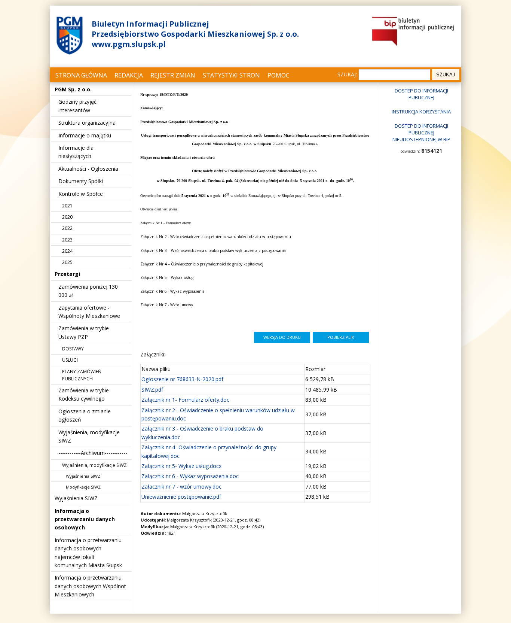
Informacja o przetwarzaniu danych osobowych (85, 519)
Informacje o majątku (84, 135)
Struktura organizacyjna (87, 122)
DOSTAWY (73, 349)
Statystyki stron (231, 75)
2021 (67, 206)
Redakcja (128, 75)
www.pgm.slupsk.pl (129, 44)
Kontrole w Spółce (80, 193)
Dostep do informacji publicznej (421, 94)
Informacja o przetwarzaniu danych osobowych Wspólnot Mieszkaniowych (90, 586)
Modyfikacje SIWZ (83, 487)
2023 (67, 240)
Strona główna (81, 75)
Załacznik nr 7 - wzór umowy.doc (181, 486)
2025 (67, 262)
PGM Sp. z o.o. (73, 89)
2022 (67, 228)
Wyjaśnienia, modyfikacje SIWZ (94, 465)
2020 (67, 217)
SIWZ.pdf (152, 389)
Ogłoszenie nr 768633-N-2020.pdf (182, 379)
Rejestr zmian (172, 75)
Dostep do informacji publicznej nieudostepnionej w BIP (421, 132)
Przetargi (67, 273)
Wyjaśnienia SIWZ (83, 476)
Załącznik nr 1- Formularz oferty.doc (185, 399)
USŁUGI (70, 360)
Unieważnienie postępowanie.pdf (181, 496)
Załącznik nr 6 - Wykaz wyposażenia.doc (190, 476)
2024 (67, 251)
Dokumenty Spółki (80, 181)
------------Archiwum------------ (92, 452)
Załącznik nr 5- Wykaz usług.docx (181, 465)
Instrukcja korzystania (421, 111)
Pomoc (278, 75)
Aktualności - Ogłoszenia (88, 168)
